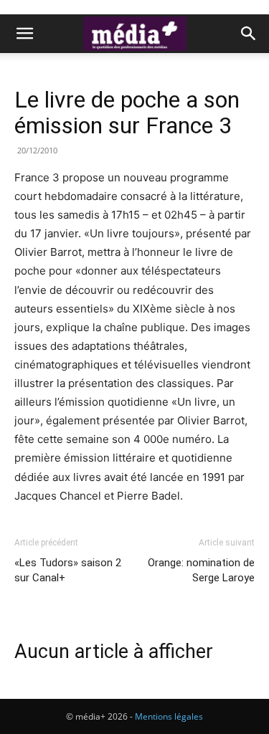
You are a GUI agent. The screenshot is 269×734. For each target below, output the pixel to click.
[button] (24, 33)
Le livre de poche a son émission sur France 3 (127, 112)
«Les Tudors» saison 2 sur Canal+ (67, 570)
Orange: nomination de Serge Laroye (201, 570)
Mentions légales (169, 716)
